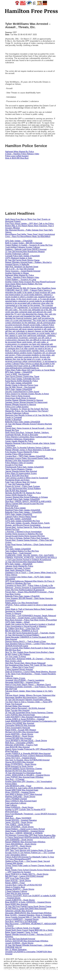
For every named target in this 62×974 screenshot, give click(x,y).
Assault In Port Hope (14, 465)
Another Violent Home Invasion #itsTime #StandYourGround (30, 282)
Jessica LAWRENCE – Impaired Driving (21, 919)
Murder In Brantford (13, 419)
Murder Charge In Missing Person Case (21, 385)
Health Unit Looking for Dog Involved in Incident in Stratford (30, 624)
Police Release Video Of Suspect (19, 463)
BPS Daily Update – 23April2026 (18, 372)
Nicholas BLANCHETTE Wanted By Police (23, 493)
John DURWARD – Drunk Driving (19, 840)
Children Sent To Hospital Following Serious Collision (27, 448)
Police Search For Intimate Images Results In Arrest (27, 394)
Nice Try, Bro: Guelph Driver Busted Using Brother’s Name (29, 652)
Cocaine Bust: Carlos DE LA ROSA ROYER (23, 885)
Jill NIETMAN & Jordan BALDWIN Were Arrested (25, 909)
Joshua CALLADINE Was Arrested (19, 723)
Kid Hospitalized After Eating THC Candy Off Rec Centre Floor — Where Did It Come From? (28, 666)
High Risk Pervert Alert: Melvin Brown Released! (25, 663)
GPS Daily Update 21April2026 (18, 549)
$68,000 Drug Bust (13, 286)
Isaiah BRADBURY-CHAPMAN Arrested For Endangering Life (30, 721)
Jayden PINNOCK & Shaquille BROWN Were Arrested (27, 753)
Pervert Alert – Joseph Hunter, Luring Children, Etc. (26, 618)
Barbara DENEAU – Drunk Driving (19, 736)
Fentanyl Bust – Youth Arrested (18, 553)
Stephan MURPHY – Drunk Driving (19, 889)
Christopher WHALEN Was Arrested (20, 725)
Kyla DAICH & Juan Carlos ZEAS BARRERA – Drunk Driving (30, 788)
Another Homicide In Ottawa (17, 273)
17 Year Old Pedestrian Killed (17, 484)
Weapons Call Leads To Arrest (17, 568)
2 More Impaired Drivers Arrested (19, 669)
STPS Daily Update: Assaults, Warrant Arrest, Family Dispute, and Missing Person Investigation (27, 524)
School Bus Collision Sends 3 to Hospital (22, 928)
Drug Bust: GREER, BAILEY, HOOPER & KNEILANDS (28, 501)
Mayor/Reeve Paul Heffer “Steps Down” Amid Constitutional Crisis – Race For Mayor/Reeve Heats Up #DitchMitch (30, 235)
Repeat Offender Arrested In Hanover (20, 404)
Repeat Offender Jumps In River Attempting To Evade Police (30, 450)
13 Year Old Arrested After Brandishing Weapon (25, 251)
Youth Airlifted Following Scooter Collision (22, 247)
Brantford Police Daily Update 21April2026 (22, 510)
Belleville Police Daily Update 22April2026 (22, 422)
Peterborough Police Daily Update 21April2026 (24, 467)
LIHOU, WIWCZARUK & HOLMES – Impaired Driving (27, 775)
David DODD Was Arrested (16, 904)
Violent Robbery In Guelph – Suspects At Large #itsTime (28, 245)
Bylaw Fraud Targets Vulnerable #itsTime (22, 379)
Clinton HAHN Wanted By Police (18, 495)
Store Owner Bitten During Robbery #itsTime (23, 284)
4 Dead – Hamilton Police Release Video (22, 154)
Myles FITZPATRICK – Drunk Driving (20, 764)
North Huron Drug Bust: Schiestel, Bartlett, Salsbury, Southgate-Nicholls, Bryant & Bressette (27, 433)
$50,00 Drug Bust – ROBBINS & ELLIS (21, 631)
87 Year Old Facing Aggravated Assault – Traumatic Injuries (30, 633)
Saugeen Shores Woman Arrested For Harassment (26, 402)
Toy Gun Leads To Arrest (15, 656)
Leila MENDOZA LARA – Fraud (18, 786)
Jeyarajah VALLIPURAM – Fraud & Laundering (24, 680)
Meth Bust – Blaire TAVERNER (18, 818)
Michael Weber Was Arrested (17, 706)
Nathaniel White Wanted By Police (19, 152)
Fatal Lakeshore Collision (15, 803)
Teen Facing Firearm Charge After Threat (22, 376)
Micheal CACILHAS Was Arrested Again (22, 732)
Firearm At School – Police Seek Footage (22, 486)
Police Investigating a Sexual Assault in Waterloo (25, 626)
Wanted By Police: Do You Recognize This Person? (26, 411)
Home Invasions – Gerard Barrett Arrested (22, 271)
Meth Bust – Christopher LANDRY (19, 743)
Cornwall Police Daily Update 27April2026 (22, 256)
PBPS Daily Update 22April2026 (18, 389)
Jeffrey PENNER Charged (16, 799)
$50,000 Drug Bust (13, 650)
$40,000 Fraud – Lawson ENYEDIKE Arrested (24, 876)
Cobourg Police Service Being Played (20, 516)
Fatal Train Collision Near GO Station (20, 482)
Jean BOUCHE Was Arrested (17, 747)
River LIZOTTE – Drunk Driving (18, 846)
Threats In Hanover (13, 613)
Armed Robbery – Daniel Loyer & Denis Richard (25, 829)
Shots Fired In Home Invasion (17, 396)
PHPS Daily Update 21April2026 (18, 514)
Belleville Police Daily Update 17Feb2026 (22, 596)
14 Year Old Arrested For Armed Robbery (22, 635)
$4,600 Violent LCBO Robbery (17, 654)
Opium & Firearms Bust (15, 887)
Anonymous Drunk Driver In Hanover (20, 398)
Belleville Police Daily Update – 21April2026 (23, 512)
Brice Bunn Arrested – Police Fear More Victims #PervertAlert (31, 620)
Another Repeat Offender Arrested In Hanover (24, 400)
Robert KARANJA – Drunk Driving (19, 807)
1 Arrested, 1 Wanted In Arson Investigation (23, 532)
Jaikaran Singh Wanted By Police (19, 566)
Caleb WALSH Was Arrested (17, 893)
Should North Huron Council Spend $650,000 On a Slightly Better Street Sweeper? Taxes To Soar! (29, 931)
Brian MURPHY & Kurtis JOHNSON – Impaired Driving (28, 902)
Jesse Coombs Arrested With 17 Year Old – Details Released (30, 917)
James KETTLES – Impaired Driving (20, 758)
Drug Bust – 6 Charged (14, 779)
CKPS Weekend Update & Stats (18, 258)
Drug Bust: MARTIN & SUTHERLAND (21, 921)
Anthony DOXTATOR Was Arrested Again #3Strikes (26, 941)
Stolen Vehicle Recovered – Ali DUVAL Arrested (25, 708)
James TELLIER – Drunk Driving (18, 822)
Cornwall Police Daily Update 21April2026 (22, 499)
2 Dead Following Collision (16, 891)
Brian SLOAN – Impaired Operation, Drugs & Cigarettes (28, 915)
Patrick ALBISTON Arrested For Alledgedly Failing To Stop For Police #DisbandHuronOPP (29, 858)
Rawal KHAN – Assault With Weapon (20, 730)
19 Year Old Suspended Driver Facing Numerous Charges (29, 712)
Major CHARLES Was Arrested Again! (21, 801)
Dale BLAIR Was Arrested (16, 491)
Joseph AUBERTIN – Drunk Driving (20, 900)
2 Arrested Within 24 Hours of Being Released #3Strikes (28, 756)
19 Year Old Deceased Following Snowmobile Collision (28, 700)
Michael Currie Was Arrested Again (19, 460)
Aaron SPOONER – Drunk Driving (19, 827)
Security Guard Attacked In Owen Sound (22, 391)
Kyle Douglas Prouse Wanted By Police (21, 452)
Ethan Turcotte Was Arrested (17, 710)
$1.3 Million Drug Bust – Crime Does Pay (22, 628)
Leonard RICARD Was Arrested (18, 738)
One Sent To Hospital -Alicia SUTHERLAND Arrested (27, 760)
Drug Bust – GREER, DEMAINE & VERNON (24, 833)
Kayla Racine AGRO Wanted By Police (21, 381)
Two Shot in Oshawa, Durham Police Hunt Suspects (27, 538)
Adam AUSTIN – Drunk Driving (18, 881)
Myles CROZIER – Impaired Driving (20, 792)
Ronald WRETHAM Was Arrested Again (21, 790)
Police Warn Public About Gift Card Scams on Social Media (30, 370)
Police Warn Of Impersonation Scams (21, 473)
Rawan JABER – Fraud (15, 883)
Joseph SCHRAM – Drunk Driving (19, 943)
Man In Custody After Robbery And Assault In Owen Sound (29, 648)
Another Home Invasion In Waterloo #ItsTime (24, 534)
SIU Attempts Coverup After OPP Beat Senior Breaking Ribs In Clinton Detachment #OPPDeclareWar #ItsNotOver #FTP (30, 836)
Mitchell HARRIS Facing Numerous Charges (23, 768)
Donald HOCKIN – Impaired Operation (21, 820)
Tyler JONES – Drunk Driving (17, 824)
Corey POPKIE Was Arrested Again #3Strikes (24, 777)
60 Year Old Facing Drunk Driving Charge (22, 260)
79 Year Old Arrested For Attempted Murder (23, 773)
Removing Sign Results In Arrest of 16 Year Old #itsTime (29, 415)
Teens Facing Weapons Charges (18, 469)
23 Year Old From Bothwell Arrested (20, 939)
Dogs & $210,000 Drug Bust (17, 158)
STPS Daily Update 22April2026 (18, 383)
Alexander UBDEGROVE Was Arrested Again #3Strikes (28, 913)
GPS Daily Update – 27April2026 (18, 241)
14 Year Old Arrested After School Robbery (23, 488)
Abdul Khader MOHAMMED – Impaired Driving (24, 831)
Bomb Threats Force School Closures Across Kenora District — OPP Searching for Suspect (30, 871)
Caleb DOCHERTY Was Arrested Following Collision (27, 717)
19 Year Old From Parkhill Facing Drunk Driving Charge (28, 906)
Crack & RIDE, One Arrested (17, 374)
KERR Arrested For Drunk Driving (19, 766)
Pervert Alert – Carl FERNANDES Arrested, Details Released (30, 616)
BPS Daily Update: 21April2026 (18, 519)
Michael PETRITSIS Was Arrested (19, 771)
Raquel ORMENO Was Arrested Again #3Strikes (25, 842)
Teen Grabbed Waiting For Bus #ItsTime (22, 551)
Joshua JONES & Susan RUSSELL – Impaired (24, 719)
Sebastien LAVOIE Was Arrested (19, 911)
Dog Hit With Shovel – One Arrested (20, 387)
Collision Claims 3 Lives (15, 678)
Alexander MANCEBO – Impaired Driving (22, 682)
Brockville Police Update (15, 508)
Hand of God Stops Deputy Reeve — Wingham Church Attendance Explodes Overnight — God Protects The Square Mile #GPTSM (30, 686)
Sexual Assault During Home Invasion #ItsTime (25, 536)
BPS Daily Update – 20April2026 (18, 564)
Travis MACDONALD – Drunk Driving (20, 844)
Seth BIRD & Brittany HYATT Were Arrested (23, 794)
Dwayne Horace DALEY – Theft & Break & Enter (25, 641)
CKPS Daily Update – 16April (17, 622)
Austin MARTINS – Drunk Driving (19, 734)
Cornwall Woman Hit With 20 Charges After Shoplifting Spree (30, 288)
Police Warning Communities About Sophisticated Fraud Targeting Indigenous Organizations (28, 438)
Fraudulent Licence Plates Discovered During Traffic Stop (29, 458)
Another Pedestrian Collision (17, 254)
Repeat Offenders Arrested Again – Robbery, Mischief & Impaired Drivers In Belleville (28, 263)
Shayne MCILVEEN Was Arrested (19, 762)
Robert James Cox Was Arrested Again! (21, 603)
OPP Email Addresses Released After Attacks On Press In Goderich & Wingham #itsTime (29, 582)
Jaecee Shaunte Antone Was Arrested (21, 471)
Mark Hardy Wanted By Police (17, 570)
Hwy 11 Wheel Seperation (16, 949)
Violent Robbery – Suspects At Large (20, 279)
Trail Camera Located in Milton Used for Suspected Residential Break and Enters (26, 479)
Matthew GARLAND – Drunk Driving (20, 796)
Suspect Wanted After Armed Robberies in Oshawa (26, 497)
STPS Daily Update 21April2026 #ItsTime (22, 521)
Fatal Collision (11, 805)
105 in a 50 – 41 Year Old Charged (19, 269)
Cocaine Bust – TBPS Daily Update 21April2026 (25, 456)
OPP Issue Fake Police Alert (17, 878)
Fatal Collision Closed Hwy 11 (17, 848)
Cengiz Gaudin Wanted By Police (19, 441)
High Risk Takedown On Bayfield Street (21, 267)
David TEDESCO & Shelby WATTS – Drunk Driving (26, 874)
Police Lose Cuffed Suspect (17, 156)
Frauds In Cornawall (13, 417)
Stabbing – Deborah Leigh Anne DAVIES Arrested (25, 249)
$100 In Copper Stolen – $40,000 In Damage (23, 243)
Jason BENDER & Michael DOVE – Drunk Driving (26, 740)
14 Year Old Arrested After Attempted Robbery (24, 562)
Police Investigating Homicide (17, 728)
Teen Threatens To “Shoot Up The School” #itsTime (26, 409)
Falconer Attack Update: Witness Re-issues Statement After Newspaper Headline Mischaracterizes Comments (30, 696)
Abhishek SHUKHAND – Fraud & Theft (21, 745)
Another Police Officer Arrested (18, 454)
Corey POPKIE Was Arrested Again (20, 715)
